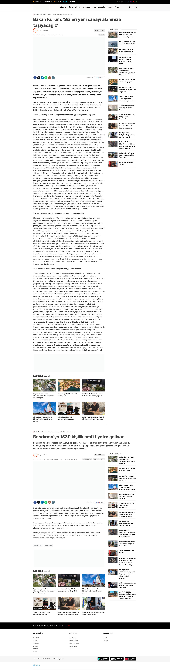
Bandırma (49, 545)
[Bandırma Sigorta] (69, 363)
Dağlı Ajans (60, 659)
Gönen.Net (36, 665)
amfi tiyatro (38, 545)
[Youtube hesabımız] (133, 2)
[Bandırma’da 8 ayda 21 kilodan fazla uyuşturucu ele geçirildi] (93, 385)
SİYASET (78, 7)
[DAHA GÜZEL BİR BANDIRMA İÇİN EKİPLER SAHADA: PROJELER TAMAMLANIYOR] (112, 596)
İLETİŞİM (105, 640)
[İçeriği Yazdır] (53, 77)
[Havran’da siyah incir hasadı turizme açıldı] (112, 54)
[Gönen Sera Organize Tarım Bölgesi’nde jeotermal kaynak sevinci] (44, 408)
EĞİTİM (109, 7)
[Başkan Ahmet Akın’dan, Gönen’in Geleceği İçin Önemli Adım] (112, 157)
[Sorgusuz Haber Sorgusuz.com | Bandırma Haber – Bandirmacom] (41, 9)
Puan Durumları (73, 646)
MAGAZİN (101, 7)
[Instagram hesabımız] (130, 2)
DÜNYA (70, 7)
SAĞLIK (35, 646)
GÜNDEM (63, 7)
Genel (95, 459)
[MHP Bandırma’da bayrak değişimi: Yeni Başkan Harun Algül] (112, 587)
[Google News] (99, 77)
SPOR (94, 7)
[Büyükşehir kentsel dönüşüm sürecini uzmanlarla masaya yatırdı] (112, 62)
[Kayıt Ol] (130, 7)
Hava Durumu (72, 638)
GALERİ (38, 1)
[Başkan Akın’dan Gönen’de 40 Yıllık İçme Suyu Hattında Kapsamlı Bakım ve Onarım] (112, 146)
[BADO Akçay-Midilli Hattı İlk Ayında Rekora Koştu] (112, 46)
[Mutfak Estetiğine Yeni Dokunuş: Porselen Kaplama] (112, 110)
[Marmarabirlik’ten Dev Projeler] (112, 166)
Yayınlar (71, 649)
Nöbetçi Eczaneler (74, 643)
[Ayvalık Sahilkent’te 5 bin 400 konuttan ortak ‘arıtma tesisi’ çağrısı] (112, 37)
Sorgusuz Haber (43, 30)
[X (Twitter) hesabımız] (128, 2)
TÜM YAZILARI (99, 30)
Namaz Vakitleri (73, 640)
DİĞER (116, 7)
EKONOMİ (86, 7)
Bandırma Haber (87, 459)
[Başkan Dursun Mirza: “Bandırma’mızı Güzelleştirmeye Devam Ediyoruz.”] (44, 385)
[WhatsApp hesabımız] (136, 2)
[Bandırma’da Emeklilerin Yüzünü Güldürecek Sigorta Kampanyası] (93, 408)
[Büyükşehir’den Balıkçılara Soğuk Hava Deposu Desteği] (112, 137)
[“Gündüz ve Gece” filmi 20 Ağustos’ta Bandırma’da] (69, 408)
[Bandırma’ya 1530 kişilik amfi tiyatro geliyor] (69, 385)
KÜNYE (105, 638)
